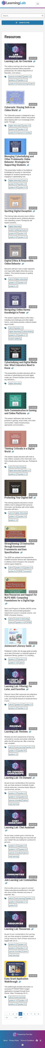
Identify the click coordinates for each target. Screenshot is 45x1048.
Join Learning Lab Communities (20, 880)
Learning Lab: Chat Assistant (19, 827)
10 (7, 1017)
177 (21, 1017)
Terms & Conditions (27, 1040)
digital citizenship (15, 125)
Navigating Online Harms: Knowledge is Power (17, 311)
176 (15, 1017)
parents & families (15, 76)
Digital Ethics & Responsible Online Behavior (18, 262)
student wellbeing (15, 230)
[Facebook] (37, 1040)
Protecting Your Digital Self (18, 497)
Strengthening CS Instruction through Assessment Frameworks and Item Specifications (19, 548)
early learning (23, 84)
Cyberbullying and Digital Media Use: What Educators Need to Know (20, 365)
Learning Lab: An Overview (18, 61)
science (11, 622)
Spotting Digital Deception (18, 211)
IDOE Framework (25, 571)
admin (32, 84)
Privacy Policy (14, 1040)
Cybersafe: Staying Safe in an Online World (19, 108)
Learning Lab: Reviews (16, 731)
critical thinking (28, 331)
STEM (29, 622)
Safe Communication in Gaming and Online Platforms (20, 412)
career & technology (22, 619)
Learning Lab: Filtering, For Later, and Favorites (18, 687)
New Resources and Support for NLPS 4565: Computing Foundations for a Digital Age (20, 597)
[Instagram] (22, 1045)
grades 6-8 (13, 80)
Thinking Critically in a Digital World (19, 450)
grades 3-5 (27, 76)
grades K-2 (13, 84)
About (5, 1040)
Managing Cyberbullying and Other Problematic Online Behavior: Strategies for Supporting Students (19, 160)
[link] (34, 62)
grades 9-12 (23, 80)
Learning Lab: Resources (17, 929)
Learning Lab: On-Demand (18, 777)
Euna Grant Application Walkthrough (16, 980)
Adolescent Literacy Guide (18, 646)
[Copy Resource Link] (34, 61)
